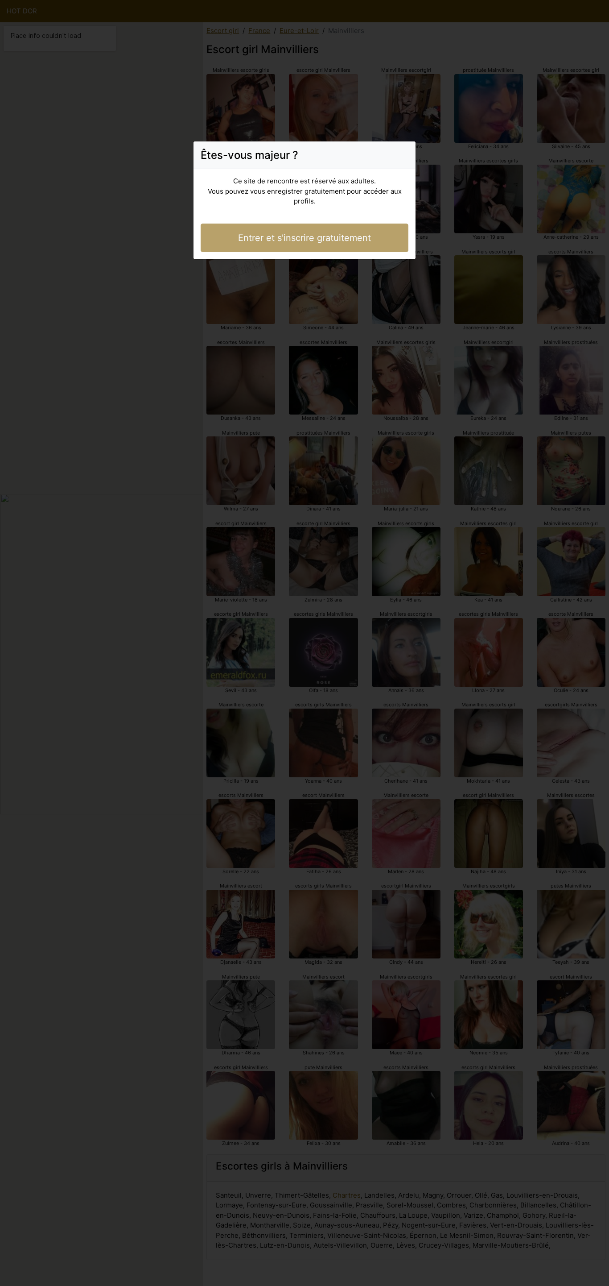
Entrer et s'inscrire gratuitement (304, 237)
